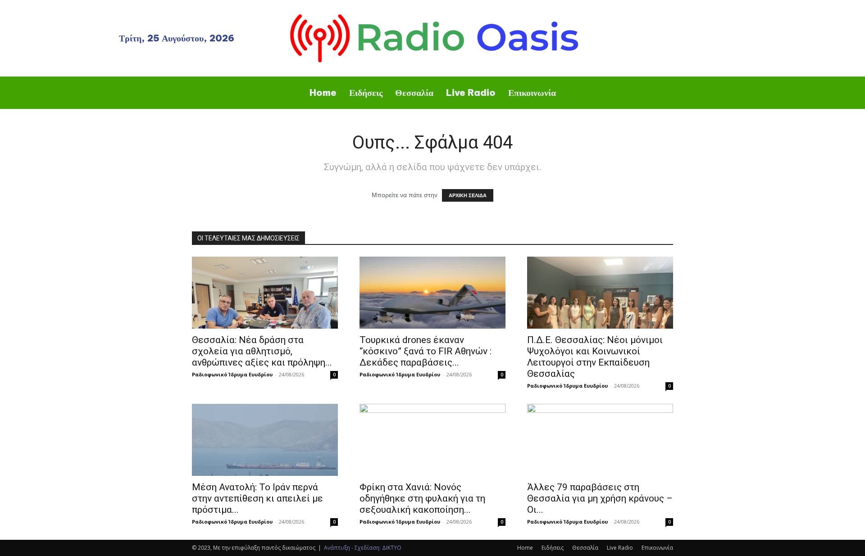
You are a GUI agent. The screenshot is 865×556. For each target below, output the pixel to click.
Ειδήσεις (553, 547)
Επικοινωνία (657, 547)
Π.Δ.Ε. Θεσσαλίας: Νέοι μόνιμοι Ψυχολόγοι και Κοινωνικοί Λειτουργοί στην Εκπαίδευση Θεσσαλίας (595, 357)
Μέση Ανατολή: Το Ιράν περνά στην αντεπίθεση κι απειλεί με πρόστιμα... (257, 498)
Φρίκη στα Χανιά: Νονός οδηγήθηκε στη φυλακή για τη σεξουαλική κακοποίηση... (422, 498)
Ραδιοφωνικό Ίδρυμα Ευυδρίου (232, 374)
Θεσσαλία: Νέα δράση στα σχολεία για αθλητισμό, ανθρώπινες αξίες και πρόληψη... (262, 351)
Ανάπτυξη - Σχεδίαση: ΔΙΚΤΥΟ (362, 547)
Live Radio (620, 547)
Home (525, 547)
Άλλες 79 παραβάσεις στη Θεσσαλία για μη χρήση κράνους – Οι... (600, 498)
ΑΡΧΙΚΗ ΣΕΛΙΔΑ (468, 195)
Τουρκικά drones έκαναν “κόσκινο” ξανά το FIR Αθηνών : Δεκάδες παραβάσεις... (426, 351)
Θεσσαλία (585, 547)
